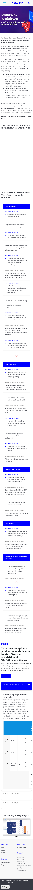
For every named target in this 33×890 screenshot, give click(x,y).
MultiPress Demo (21, 847)
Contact (3, 850)
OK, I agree (5, 887)
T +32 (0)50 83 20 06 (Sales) (24, 865)
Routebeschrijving (21, 870)
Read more (6, 676)
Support (3, 865)
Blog (2, 847)
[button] (4, 3)
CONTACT (20, 853)
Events (3, 852)
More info (10, 883)
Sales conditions (5, 862)
